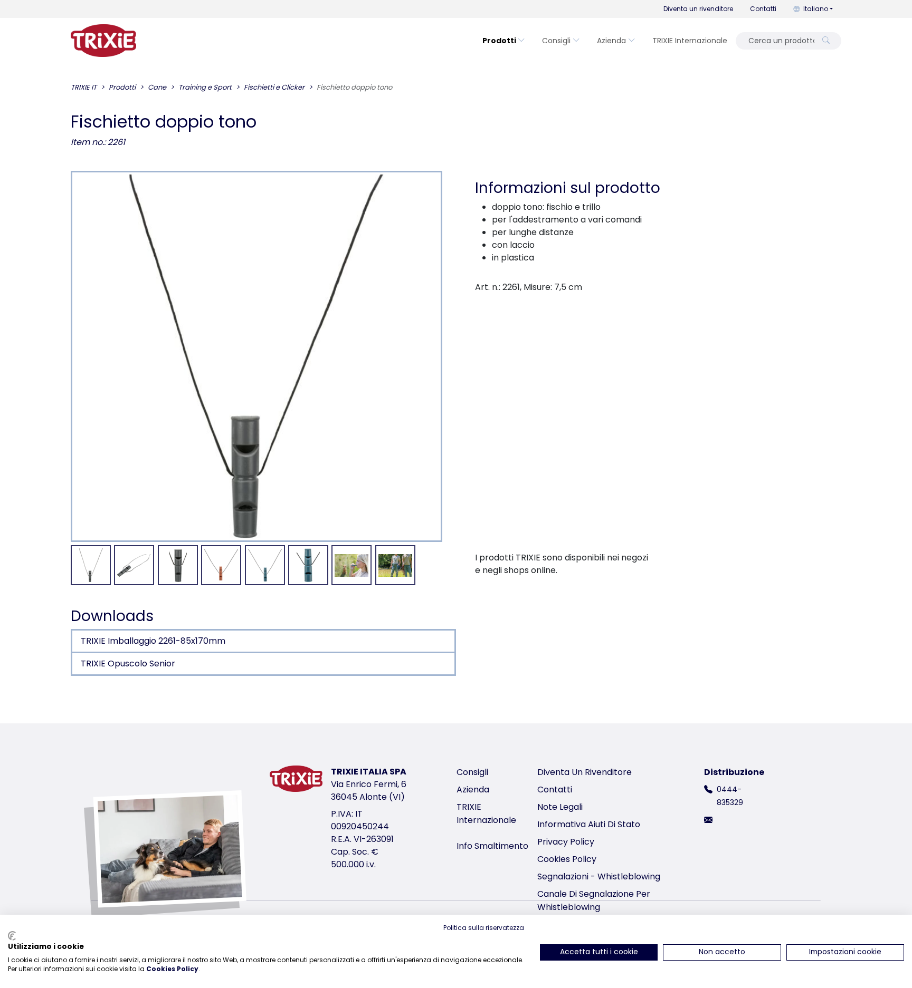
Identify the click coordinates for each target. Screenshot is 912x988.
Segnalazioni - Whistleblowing (598, 876)
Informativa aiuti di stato (588, 824)
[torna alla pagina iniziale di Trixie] (103, 40)
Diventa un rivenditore (698, 8)
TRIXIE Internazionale (689, 40)
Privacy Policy (565, 842)
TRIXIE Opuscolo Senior (128, 663)
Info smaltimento (492, 846)
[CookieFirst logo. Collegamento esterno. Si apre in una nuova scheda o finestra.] (12, 936)
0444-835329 (730, 796)
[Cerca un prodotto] (826, 41)
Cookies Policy (566, 859)
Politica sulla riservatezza (483, 927)
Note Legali (560, 807)
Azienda (611, 40)
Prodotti (499, 40)
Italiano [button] (815, 8)
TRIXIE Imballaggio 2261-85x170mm (153, 641)
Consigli (556, 40)
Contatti (763, 8)
